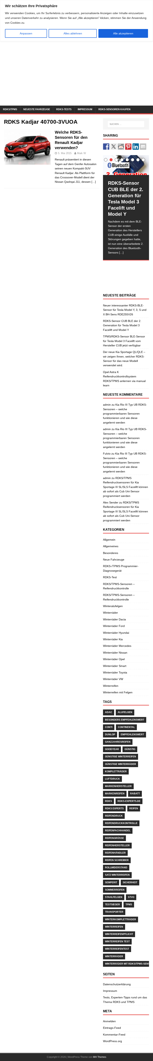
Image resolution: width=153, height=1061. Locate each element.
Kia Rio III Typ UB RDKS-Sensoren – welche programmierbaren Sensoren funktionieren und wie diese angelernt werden (125, 413)
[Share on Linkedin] (135, 146)
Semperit (111, 882)
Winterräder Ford (114, 626)
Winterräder (110, 612)
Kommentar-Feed (114, 1034)
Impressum (85, 109)
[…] (93, 181)
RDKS (108, 801)
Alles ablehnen (73, 33)
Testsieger (112, 904)
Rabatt (135, 793)
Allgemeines (110, 546)
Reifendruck (114, 815)
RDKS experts (114, 808)
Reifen (133, 808)
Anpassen (26, 33)
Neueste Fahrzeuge (36, 109)
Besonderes (110, 553)
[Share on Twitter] (113, 146)
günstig (130, 749)
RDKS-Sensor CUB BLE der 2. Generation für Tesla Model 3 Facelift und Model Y (122, 325)
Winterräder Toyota (115, 672)
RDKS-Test (110, 577)
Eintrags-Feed (112, 1027)
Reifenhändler (115, 852)
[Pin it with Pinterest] (128, 146)
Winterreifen (110, 685)
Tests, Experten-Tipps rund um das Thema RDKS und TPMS (125, 999)
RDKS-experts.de (129, 801)
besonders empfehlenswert (124, 719)
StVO (131, 897)
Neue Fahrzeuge (113, 559)
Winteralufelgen (113, 606)
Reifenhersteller (117, 845)
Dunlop (110, 734)
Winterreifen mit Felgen (117, 692)
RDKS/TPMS (10, 109)
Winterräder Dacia (114, 619)
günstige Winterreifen (120, 756)
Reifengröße (114, 838)
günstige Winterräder (120, 764)
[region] (76, 20)
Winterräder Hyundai (116, 632)
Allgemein (109, 539)
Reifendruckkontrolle (121, 823)
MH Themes (99, 1057)
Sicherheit (130, 882)
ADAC (108, 712)
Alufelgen (125, 712)
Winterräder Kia (113, 639)
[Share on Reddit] (121, 146)
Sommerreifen (115, 889)
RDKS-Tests (64, 109)
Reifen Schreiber (117, 860)
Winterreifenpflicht (119, 934)
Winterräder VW (113, 679)
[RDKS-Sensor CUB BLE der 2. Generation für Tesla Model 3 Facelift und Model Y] (126, 165)
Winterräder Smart (114, 665)
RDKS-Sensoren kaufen (114, 109)
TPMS (129, 904)
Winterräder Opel (114, 659)
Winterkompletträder (120, 919)
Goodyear (112, 749)
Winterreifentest (117, 948)
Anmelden (109, 1021)
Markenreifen (115, 793)
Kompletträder (116, 771)
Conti (108, 727)
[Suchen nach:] (126, 124)
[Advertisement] (76, 76)
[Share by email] (143, 146)
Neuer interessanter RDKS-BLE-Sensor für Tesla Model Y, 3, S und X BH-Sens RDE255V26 (124, 310)
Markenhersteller (118, 786)
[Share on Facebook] (106, 146)
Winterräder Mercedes (117, 645)
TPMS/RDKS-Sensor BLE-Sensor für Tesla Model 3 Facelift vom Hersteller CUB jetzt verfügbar (124, 341)
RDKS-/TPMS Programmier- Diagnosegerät (120, 568)
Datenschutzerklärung (117, 984)
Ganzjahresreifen (117, 741)
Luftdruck (112, 778)
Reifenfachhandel (117, 830)
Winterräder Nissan (115, 652)
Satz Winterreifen (117, 874)
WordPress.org (112, 1041)
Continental (126, 727)
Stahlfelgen (113, 897)
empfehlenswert (132, 734)
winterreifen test (117, 941)
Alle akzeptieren (123, 33)
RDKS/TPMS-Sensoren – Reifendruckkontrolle (119, 586)
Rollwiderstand (116, 867)
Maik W (81, 153)
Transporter (114, 911)
